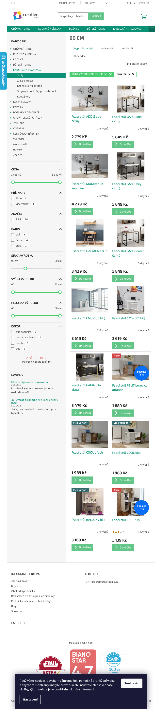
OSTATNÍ (18, 128)
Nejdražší (127, 48)
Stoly (20, 76)
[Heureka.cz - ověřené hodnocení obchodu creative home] (113, 668)
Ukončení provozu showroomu (30, 381)
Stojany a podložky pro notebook (37, 91)
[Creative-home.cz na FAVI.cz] (50, 668)
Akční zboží (20, 144)
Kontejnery (23, 97)
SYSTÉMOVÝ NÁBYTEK (26, 134)
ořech (22, 343)
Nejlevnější (107, 48)
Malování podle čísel (81, 643)
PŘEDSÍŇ (18, 107)
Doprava (90, 3)
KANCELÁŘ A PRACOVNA (27, 70)
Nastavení (30, 699)
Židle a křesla (25, 81)
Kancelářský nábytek (29, 86)
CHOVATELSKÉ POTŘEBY (27, 118)
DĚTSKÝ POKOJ (22, 65)
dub (20, 349)
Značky (17, 155)
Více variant (25, 204)
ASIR (22, 219)
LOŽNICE (18, 59)
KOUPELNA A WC (22, 102)
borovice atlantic (28, 337)
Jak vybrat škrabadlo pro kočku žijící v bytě (34, 401)
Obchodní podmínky (23, 591)
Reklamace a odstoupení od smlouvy (33, 596)
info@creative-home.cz (105, 582)
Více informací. (84, 689)
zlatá (21, 246)
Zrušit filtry (34, 358)
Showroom (17, 611)
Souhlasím (131, 683)
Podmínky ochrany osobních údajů (31, 601)
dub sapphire (26, 332)
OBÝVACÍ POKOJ (22, 49)
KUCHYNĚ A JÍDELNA (24, 54)
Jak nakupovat (68, 3)
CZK (129, 3)
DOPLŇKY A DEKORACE (26, 112)
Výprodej (18, 139)
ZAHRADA (18, 123)
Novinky (18, 150)
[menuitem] (20, 29)
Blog (14, 606)
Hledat (96, 16)
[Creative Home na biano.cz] (83, 668)
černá (22, 240)
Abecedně (79, 56)
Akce (21, 198)
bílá (20, 235)
